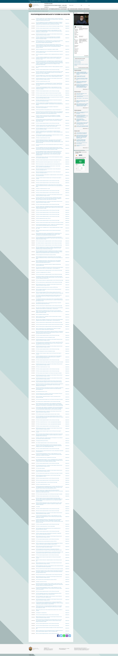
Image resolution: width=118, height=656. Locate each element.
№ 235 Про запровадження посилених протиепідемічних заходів (45, 337)
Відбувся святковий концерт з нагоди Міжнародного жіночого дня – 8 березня (82, 101)
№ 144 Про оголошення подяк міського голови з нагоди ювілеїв (45, 526)
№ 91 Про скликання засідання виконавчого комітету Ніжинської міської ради (47, 614)
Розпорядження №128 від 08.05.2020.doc (42, 440)
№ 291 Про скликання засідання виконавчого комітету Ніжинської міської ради (47, 192)
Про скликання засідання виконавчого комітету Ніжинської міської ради (46, 442)
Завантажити (67, 19)
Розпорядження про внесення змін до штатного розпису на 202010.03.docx (47, 287)
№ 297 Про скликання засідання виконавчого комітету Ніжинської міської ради (47, 123)
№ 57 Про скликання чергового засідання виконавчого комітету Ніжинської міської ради (49, 282)
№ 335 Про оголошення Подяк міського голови (43, 81)
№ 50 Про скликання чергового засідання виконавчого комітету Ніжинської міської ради (49, 305)
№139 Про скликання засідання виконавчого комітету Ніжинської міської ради (47, 480)
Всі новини (86, 55)
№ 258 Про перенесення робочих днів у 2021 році (43, 218)
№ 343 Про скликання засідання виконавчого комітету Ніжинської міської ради (47, 28)
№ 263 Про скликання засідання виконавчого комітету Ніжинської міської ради (47, 216)
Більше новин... (85, 89)
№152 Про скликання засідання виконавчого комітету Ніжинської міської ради (47, 510)
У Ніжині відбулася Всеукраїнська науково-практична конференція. (81, 133)
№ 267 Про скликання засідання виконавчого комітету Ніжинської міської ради (47, 212)
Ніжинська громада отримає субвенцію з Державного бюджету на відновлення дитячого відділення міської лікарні (83, 40)
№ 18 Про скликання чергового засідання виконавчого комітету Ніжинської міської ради (49, 270)
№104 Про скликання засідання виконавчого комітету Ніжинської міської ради (47, 591)
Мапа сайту (64, 5)
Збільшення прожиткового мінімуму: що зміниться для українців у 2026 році (82, 79)
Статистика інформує (77, 62)
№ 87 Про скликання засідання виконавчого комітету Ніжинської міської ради (47, 623)
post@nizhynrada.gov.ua (49, 649)
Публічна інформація (63, 7)
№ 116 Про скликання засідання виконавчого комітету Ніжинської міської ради (47, 463)
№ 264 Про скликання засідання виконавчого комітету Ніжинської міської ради (47, 220)
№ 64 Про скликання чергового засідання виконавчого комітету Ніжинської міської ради (49, 574)
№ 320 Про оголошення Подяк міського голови (43, 137)
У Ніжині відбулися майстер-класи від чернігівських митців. (82, 96)
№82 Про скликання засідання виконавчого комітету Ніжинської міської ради (47, 633)
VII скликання (38, 506)
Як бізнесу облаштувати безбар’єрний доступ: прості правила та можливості (82, 113)
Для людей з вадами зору (36, 1)
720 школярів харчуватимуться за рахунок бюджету (81, 143)
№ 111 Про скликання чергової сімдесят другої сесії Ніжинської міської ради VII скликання (49, 473)
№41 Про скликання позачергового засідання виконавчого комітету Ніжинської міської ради (49, 280)
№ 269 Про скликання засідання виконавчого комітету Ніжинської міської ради (47, 210)
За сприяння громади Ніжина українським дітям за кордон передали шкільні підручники (81, 140)
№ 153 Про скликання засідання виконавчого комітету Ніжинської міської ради (47, 508)
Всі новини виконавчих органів (83, 67)
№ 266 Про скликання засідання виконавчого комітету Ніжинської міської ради (47, 214)
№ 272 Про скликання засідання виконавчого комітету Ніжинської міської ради (47, 204)
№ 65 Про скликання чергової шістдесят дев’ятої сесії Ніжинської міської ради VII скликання (49, 568)
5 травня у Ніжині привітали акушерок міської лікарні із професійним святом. (82, 126)
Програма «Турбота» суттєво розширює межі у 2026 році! (83, 28)
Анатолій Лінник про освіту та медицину (81, 145)
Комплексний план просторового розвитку (52, 5)
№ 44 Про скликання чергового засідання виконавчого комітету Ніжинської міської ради (49, 322)
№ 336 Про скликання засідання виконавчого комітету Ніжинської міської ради (47, 69)
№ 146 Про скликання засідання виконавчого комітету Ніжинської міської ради (47, 524)
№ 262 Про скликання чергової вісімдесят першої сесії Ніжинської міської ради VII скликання (49, 222)
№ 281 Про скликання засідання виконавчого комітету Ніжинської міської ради (47, 182)
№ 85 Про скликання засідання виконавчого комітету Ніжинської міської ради (47, 625)
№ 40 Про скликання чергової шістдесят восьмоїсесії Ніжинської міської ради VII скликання (49, 324)
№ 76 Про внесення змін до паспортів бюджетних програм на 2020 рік (46, 541)
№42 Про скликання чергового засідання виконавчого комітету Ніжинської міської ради (49, 326)
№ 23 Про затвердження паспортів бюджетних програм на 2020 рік (46, 254)
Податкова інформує (77, 61)
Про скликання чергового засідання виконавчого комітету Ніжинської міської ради (48, 401)
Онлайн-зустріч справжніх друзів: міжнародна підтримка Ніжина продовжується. (81, 82)
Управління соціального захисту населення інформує (81, 64)
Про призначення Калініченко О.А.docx (41, 391)
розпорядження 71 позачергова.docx (41, 612)
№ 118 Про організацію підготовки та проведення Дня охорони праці (46, 457)
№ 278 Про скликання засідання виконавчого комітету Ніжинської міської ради (47, 180)
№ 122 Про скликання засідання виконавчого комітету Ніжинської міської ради (47, 448)
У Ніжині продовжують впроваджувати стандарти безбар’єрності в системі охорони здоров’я (81, 120)
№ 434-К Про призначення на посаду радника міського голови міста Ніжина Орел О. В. (49, 109)
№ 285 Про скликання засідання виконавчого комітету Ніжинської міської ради (47, 190)
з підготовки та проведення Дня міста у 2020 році (43, 272)
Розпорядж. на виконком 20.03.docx (41, 581)
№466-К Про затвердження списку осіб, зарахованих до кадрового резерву (47, 49)
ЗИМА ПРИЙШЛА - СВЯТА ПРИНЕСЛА (82, 98)
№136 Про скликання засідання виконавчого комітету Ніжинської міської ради (47, 478)
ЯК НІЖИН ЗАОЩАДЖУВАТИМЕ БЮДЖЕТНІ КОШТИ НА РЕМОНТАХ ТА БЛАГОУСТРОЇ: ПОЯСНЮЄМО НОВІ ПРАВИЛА (82, 73)
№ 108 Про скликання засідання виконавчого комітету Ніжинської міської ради (47, 531)
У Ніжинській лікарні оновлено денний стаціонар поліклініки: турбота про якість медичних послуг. (82, 123)
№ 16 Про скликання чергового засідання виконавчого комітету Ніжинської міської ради (49, 274)
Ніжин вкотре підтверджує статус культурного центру (81, 94)
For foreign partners (48, 3)
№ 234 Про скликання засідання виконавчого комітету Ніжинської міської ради (47, 335)
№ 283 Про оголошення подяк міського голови (43, 188)
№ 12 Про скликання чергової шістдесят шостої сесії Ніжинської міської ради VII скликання (49, 399)
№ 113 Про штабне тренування (40, 468)
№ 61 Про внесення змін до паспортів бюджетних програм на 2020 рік (46, 579)
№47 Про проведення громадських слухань (42, 314)
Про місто (46, 7)
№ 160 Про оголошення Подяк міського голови (43, 484)
